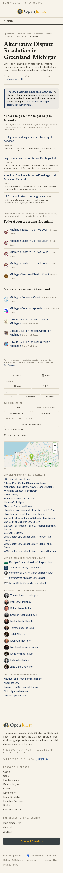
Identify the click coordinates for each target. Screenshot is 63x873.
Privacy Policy (10, 864)
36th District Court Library (17, 479)
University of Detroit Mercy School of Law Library (29, 518)
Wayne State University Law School (27, 583)
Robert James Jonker (21, 608)
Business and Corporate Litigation (21, 687)
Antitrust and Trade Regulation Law (23, 678)
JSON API (8, 832)
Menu (10, 21)
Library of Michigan (14, 502)
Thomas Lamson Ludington (24, 595)
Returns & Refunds (13, 860)
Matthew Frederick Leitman (24, 647)
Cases (6, 771)
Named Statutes (12, 797)
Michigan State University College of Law (30, 562)
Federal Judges (11, 784)
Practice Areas (24, 34)
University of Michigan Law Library (22, 522)
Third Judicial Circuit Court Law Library (24, 514)
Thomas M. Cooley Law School (25, 567)
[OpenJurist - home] (31, 11)
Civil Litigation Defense (16, 691)
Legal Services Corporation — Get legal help (30, 158)
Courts (6, 788)
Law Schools (9, 793)
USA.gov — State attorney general (25, 196)
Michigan (21, 36)
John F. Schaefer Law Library (19, 498)
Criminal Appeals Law (15, 695)
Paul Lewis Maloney (20, 602)
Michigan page (10, 365)
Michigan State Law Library (18, 506)
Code (6, 776)
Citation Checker (12, 809)
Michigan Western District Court (29, 274)
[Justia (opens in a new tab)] (42, 759)
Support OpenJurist (31, 841)
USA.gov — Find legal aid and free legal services (28, 139)
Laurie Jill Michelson (20, 641)
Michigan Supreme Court (25, 297)
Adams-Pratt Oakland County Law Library (25, 483)
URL (10, 397)
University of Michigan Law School (27, 578)
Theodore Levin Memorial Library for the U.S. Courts (31, 510)
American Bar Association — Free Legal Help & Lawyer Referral (30, 177)
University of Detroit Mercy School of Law (31, 572)
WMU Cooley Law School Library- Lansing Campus (30, 551)
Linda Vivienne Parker (21, 653)
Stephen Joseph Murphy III (23, 615)
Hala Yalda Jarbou (19, 660)
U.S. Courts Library (13, 533)
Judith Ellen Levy (19, 634)
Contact (51, 855)
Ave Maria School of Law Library (20, 490)
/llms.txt (7, 827)
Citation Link (29, 397)
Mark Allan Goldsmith (21, 621)
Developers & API (12, 822)
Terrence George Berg (22, 628)
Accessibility (34, 855)
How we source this (15, 79)
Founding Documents (14, 801)
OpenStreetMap (11, 469)
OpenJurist (9, 34)
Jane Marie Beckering (21, 666)
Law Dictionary (11, 780)
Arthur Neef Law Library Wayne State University (29, 487)
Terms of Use (50, 860)
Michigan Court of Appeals (26, 308)
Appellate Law (11, 683)
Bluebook (50, 397)
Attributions (33, 860)
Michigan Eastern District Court (29, 229)
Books (6, 805)
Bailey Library (11, 494)
